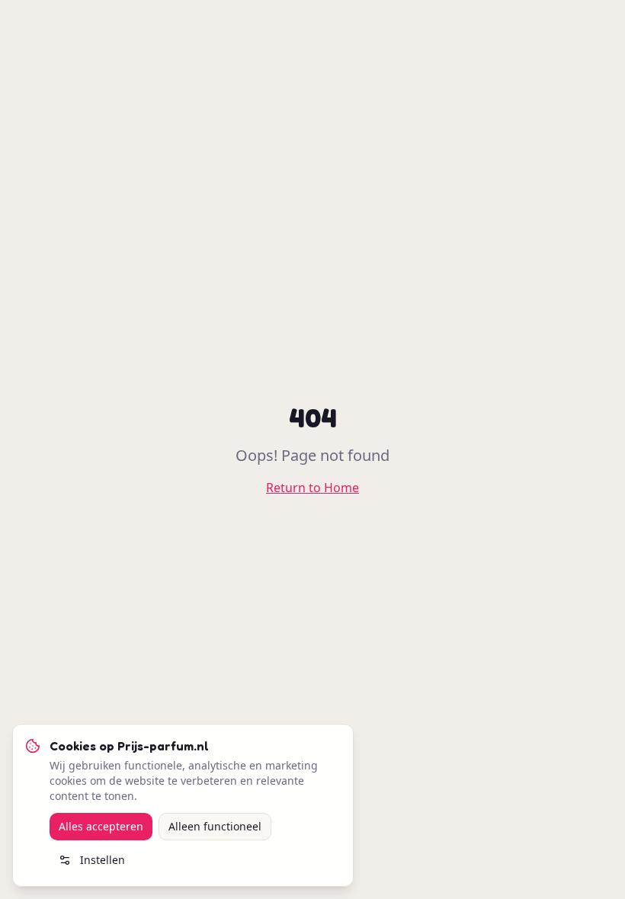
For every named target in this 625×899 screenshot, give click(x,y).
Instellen (102, 860)
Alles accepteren (101, 826)
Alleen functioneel (214, 826)
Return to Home (312, 487)
